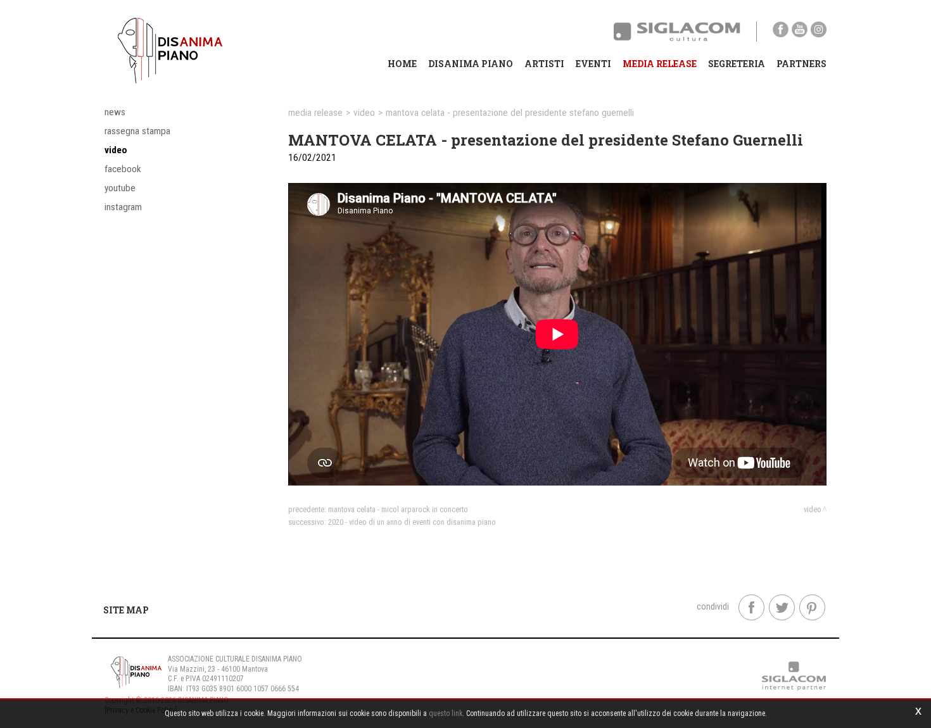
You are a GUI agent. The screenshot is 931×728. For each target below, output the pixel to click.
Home (402, 64)
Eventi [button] (593, 64)
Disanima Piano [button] (470, 64)
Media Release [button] (660, 64)
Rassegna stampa (137, 131)
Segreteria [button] (736, 64)
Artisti (544, 64)
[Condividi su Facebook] (751, 607)
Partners (801, 64)
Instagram (123, 207)
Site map (126, 610)
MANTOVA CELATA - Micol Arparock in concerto (398, 509)
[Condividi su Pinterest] (812, 607)
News (114, 112)
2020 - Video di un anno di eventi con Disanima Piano (412, 522)
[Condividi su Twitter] (782, 607)
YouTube (120, 188)
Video (115, 150)
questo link (445, 713)
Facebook (122, 169)
